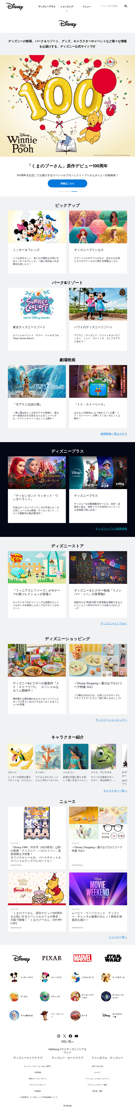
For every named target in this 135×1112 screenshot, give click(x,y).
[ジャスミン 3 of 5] (75, 756)
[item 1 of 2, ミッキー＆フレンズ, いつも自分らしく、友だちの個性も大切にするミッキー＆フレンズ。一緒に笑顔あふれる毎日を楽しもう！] (37, 227)
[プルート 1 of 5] (20, 756)
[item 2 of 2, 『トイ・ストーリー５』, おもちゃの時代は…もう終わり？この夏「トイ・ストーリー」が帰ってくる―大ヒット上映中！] (98, 381)
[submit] (126, 6)
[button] (4, 124)
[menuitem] (46, 6)
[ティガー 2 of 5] (48, 756)
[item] (66, 6)
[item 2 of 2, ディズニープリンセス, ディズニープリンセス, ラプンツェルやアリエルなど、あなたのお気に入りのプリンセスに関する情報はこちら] (98, 227)
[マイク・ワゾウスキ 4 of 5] (103, 756)
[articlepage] (37, 823)
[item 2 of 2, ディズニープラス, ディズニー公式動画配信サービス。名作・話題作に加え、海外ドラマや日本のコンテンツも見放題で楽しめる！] (98, 472)
